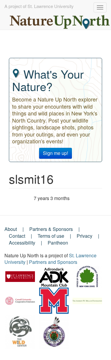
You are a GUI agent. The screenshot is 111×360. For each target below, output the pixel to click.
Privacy (84, 235)
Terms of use (51, 235)
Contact (17, 235)
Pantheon (58, 242)
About (10, 229)
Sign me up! (55, 153)
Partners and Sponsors (53, 261)
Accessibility (22, 242)
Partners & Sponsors (51, 229)
